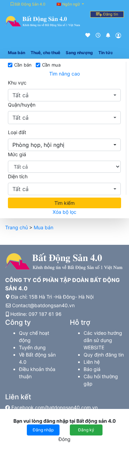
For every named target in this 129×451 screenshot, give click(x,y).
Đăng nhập (43, 429)
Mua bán (43, 227)
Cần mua (51, 65)
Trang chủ (16, 227)
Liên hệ (92, 362)
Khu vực (17, 83)
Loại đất (17, 132)
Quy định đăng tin (104, 355)
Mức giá (17, 154)
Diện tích (18, 176)
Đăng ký (86, 429)
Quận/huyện (21, 105)
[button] (64, 95)
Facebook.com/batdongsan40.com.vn (54, 407)
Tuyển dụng (32, 347)
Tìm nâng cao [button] (64, 74)
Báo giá (92, 369)
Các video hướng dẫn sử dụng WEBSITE (103, 340)
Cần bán (23, 65)
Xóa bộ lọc (64, 212)
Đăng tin (110, 14)
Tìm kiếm (64, 203)
